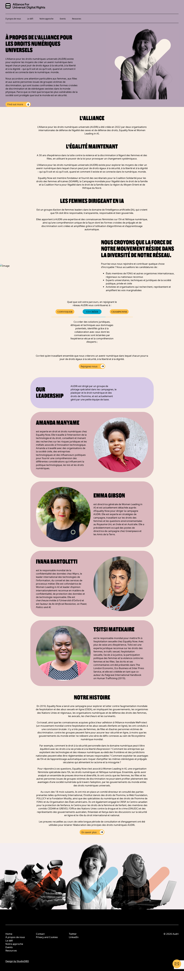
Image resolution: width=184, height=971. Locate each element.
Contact (40, 933)
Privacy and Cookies (47, 937)
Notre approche (46, 18)
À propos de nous (13, 18)
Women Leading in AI (115, 768)
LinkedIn (73, 937)
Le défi (30, 18)
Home (8, 933)
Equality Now (79, 768)
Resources (76, 18)
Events (63, 18)
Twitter (73, 933)
